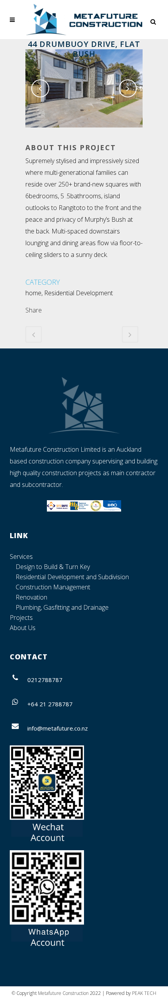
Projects (21, 617)
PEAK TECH (144, 993)
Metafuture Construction (63, 993)
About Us (23, 627)
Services (21, 556)
